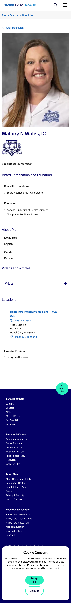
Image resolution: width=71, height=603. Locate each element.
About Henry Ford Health (18, 478)
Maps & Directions (25, 336)
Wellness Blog (13, 464)
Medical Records (14, 416)
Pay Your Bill (12, 420)
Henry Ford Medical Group (19, 518)
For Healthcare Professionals (20, 514)
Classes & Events (15, 447)
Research (11, 535)
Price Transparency (15, 455)
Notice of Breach (14, 499)
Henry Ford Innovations (18, 522)
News (9, 491)
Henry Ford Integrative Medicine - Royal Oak (33, 314)
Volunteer (11, 424)
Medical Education (15, 526)
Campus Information (16, 439)
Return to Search (14, 27)
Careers (10, 403)
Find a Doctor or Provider (17, 15)
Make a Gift (12, 412)
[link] (19, 5)
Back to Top (62, 390)
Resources (11, 459)
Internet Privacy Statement (33, 564)
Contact (10, 407)
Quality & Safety (14, 531)
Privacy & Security (15, 495)
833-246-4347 (23, 320)
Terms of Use (55, 561)
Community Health (15, 483)
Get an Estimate (14, 443)
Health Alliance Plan (16, 487)
